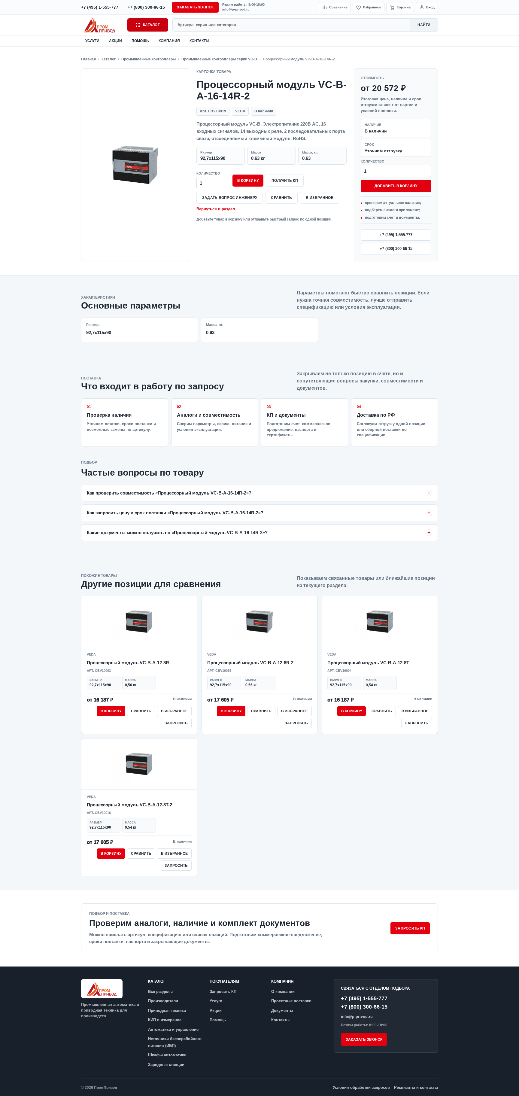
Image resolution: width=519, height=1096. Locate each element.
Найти (423, 25)
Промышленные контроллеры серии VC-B (219, 59)
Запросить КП (410, 928)
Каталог (151, 25)
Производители (163, 1001)
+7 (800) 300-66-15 (396, 248)
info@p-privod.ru (236, 9)
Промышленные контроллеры (148, 59)
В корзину (248, 180)
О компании (283, 991)
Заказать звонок (195, 7)
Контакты (199, 41)
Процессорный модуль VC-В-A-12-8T (368, 662)
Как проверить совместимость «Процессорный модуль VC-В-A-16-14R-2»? (169, 492)
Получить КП (285, 180)
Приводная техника (167, 1010)
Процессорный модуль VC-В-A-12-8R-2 (250, 662)
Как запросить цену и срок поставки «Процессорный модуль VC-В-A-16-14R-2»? (175, 512)
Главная (88, 59)
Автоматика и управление (173, 1029)
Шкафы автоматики (167, 1055)
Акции (115, 41)
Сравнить (281, 198)
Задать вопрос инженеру (229, 198)
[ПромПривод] (102, 25)
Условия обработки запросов (361, 1087)
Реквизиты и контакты (416, 1087)
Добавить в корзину (396, 186)
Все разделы (160, 991)
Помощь (140, 41)
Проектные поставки (291, 1001)
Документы (282, 1010)
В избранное (319, 198)
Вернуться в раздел (215, 209)
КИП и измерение (164, 1020)
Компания (169, 41)
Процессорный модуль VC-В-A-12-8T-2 (129, 804)
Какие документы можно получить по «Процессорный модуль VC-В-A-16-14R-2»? (177, 532)
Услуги (92, 41)
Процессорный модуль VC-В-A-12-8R (128, 662)
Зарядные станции (166, 1064)
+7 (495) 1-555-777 (396, 235)
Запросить (176, 723)
